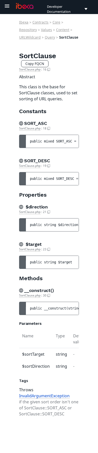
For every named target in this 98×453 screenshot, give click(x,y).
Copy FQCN (34, 63)
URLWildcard (30, 37)
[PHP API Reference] (24, 6)
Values (46, 29)
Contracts (40, 22)
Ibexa (23, 22)
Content (62, 29)
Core (56, 22)
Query (50, 37)
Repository (28, 29)
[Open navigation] (7, 6)
